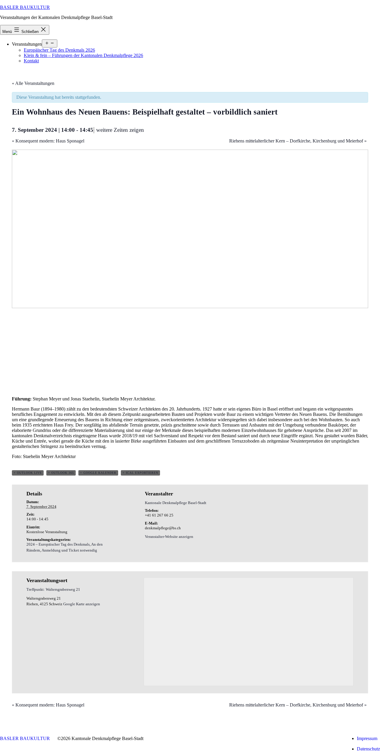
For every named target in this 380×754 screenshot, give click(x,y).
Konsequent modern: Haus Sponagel (48, 140)
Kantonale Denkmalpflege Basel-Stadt (175, 502)
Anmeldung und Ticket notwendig (69, 550)
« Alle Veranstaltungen (33, 83)
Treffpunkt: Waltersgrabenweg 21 (53, 589)
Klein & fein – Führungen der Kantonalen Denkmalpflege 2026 (83, 55)
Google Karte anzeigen (81, 604)
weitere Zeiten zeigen (120, 130)
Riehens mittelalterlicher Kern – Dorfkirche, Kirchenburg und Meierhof (298, 140)
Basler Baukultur (25, 7)
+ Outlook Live (28, 472)
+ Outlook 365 (61, 472)
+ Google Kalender (98, 472)
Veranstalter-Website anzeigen (169, 536)
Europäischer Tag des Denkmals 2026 (59, 50)
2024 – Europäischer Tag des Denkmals (58, 544)
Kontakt (31, 60)
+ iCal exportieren (140, 472)
